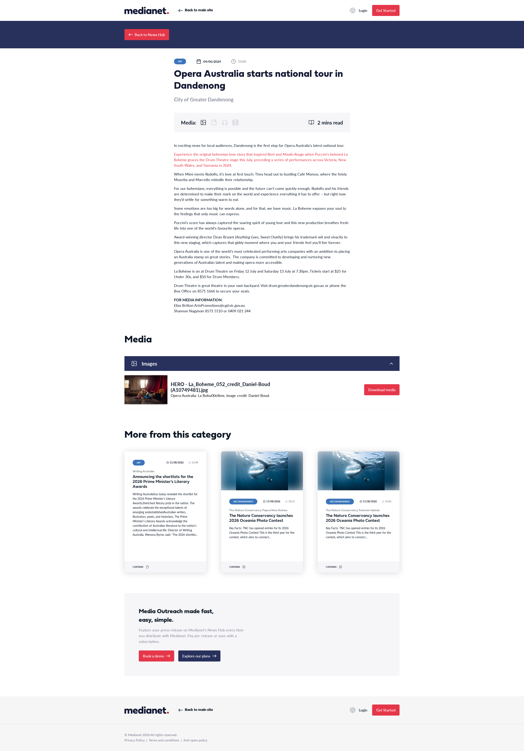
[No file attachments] (214, 122)
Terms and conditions (164, 740)
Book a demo (153, 655)
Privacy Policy (134, 740)
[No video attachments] (235, 122)
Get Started (385, 10)
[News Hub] (146, 10)
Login (363, 10)
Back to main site (199, 10)
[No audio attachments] (224, 122)
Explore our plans (196, 655)
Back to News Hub (150, 34)
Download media (381, 389)
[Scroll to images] (203, 122)
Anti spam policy (195, 740)
